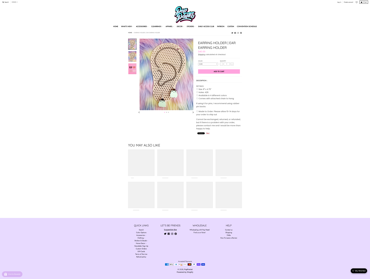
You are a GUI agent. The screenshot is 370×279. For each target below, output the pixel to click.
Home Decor (140, 243)
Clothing (141, 238)
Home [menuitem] (115, 26)
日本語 (14, 2)
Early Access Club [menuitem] (206, 26)
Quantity (223, 61)
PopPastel (188, 269)
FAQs (229, 235)
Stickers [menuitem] (190, 26)
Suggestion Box (170, 230)
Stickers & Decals (141, 240)
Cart (365, 2)
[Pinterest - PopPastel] (241, 32)
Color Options (141, 232)
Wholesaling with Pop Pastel (200, 230)
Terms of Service (141, 254)
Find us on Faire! (200, 232)
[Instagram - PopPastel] (238, 32)
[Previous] (139, 112)
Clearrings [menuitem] (156, 26)
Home (130, 33)
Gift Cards (141, 251)
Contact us (228, 230)
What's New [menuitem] (126, 26)
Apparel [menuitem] (169, 26)
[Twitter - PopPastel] (232, 32)
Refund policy (141, 257)
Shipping (201, 54)
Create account (348, 2)
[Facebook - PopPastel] (235, 32)
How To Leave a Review (228, 238)
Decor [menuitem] (179, 26)
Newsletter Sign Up (141, 246)
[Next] (193, 112)
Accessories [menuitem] (141, 26)
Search (141, 230)
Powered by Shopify (185, 272)
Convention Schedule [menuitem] (247, 26)
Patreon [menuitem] (220, 26)
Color (200, 61)
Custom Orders (141, 248)
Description (201, 80)
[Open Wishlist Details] (357, 2)
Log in (339, 2)
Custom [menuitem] (230, 26)
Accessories (140, 235)
